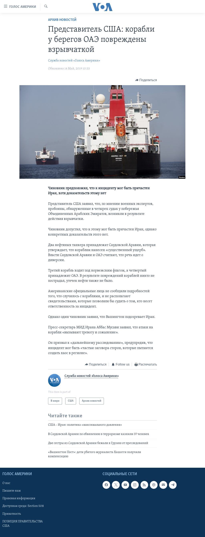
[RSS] (144, 485)
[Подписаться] (163, 485)
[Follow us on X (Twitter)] (116, 485)
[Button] (146, 80)
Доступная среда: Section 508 (23, 506)
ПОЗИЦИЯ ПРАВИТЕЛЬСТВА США (22, 524)
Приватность (11, 514)
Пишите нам (11, 491)
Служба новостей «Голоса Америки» (74, 60)
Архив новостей (62, 20)
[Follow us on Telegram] (173, 485)
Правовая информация (18, 498)
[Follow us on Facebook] (106, 485)
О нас (6, 483)
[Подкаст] (154, 485)
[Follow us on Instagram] (135, 485)
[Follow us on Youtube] (125, 485)
